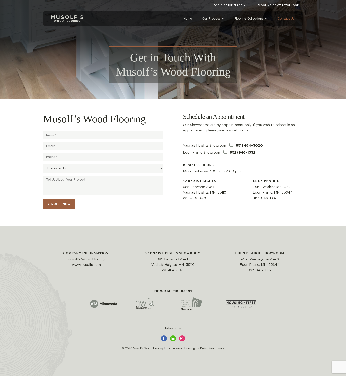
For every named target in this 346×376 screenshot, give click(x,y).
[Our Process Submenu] (223, 18)
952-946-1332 (265, 197)
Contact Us (286, 18)
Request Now (59, 204)
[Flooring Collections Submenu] (266, 18)
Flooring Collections (249, 18)
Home (188, 18)
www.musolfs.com (86, 264)
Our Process (211, 18)
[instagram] (182, 338)
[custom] (173, 338)
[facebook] (164, 338)
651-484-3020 (195, 197)
